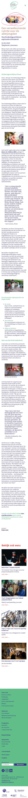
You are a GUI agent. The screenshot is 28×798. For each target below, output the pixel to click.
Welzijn (4, 703)
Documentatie (6, 741)
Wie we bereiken (6, 717)
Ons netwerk (5, 713)
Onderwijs (5, 697)
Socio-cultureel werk (8, 701)
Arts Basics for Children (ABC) (13, 151)
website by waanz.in (8, 782)
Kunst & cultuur (6, 694)
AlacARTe (4, 725)
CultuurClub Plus (7, 729)
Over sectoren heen (7, 706)
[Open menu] (25, 5)
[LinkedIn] (10, 770)
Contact (4, 758)
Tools (3, 746)
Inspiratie (5, 739)
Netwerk (5, 711)
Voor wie (5, 692)
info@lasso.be (6, 780)
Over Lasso (5, 754)
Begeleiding (6, 735)
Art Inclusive (5, 727)
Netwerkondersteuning (9, 715)
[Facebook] (3, 770)
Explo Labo (5, 530)
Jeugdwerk (5, 699)
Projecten (5, 723)
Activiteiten (6, 751)
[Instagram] (7, 770)
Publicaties (5, 744)
